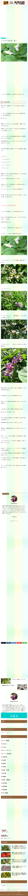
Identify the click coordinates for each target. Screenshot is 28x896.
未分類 (14, 773)
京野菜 (14, 760)
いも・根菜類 (4, 38)
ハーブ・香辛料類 (14, 753)
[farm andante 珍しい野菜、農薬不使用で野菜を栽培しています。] (14, 4)
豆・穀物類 (14, 792)
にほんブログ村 (4, 831)
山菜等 (14, 766)
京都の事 (14, 756)
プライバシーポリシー (6, 732)
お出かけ (14, 743)
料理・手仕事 (14, 770)
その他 (14, 747)
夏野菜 (14, 763)
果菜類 (14, 776)
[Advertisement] (14, 21)
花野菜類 (14, 786)
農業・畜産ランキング (6, 838)
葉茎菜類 (14, 789)
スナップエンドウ (14, 750)
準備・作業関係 (14, 779)
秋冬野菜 (14, 783)
